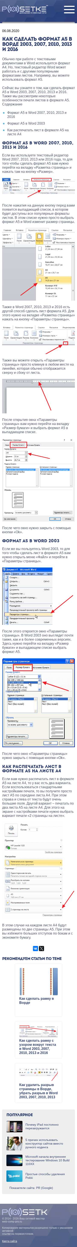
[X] (41, 948)
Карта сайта (9, 1241)
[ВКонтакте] (35, 948)
